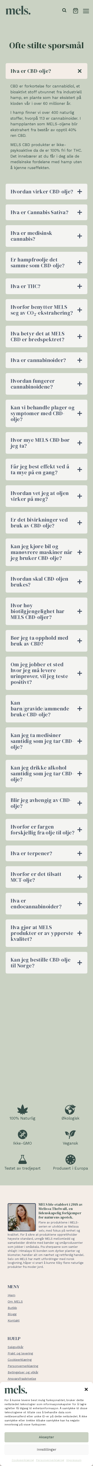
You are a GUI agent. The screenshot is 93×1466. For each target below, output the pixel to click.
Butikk (12, 1308)
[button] (86, 1389)
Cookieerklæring (23, 1460)
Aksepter (46, 1437)
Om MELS (15, 1301)
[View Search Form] (64, 10)
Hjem (11, 1295)
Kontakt (14, 1320)
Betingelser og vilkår (23, 1372)
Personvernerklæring (50, 1460)
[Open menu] (86, 10)
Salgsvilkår (15, 1347)
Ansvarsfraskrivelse (22, 1378)
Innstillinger (46, 1450)
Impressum (73, 1460)
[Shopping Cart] (75, 10)
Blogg (12, 1314)
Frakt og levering (20, 1353)
